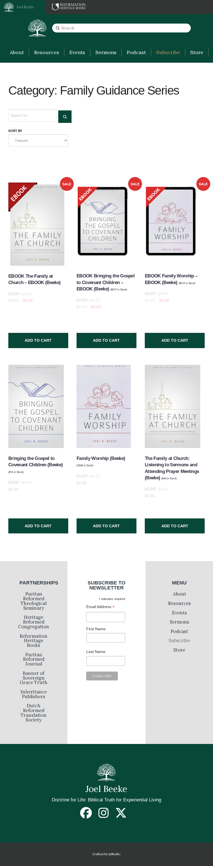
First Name (96, 629)
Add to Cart (38, 340)
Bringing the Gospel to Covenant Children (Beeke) (35, 464)
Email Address (100, 607)
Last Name (95, 651)
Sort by (15, 130)
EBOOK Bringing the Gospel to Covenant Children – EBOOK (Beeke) (106, 282)
